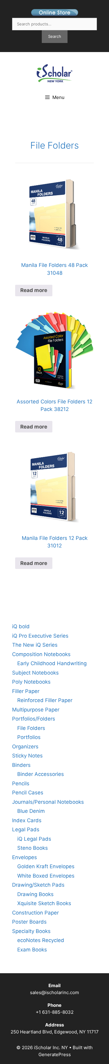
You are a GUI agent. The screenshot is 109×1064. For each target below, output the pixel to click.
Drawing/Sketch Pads (38, 885)
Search (54, 36)
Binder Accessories (40, 774)
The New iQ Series (35, 645)
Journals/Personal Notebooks (48, 802)
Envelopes (24, 857)
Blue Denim (31, 811)
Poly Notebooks (31, 682)
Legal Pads (25, 829)
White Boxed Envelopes (45, 876)
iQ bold (21, 626)
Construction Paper (35, 913)
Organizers (25, 747)
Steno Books (32, 848)
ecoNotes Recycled (40, 940)
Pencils (20, 783)
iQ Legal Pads (34, 839)
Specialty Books (31, 931)
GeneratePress (54, 1054)
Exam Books (32, 950)
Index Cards (26, 820)
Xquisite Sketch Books (44, 903)
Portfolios (29, 737)
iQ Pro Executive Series (40, 636)
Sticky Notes (27, 756)
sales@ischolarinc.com (54, 992)
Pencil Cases (27, 793)
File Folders (54, 145)
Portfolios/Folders (33, 719)
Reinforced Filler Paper (44, 700)
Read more (33, 290)
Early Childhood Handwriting (52, 663)
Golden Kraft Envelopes (45, 866)
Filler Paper (25, 691)
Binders (21, 765)
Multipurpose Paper (35, 710)
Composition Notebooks (41, 654)
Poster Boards (29, 922)
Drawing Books (35, 894)
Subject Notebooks (35, 673)
